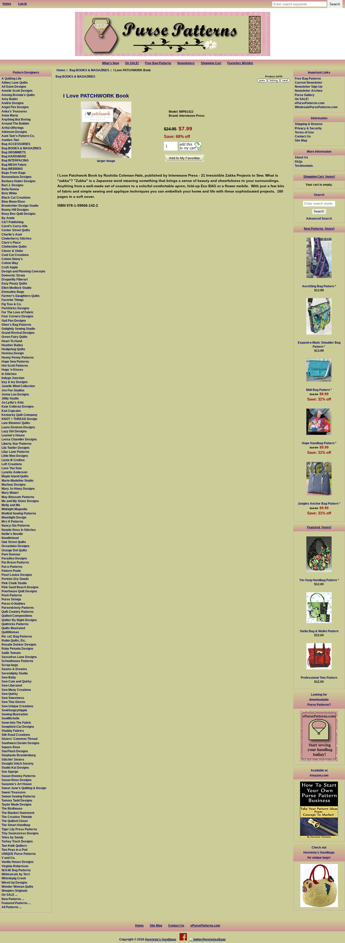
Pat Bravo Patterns (15, 562)
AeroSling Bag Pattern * (319, 286)
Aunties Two (10, 140)
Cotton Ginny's (12, 259)
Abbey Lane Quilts (15, 82)
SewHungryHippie (14, 710)
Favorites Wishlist (240, 63)
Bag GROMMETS (14, 152)
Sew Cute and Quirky (17, 681)
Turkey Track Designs (17, 841)
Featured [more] (319, 527)
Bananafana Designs (17, 176)
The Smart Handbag (16, 825)
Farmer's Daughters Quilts (21, 295)
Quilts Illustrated (13, 628)
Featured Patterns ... (16, 903)
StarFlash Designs (15, 751)
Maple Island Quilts (15, 476)
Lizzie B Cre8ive (13, 460)
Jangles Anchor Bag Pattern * (319, 503)
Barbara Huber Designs (19, 181)
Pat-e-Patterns (12, 566)
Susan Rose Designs (17, 780)
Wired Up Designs (14, 882)
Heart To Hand (12, 341)
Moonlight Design (14, 517)
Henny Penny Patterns (18, 357)
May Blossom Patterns (18, 497)
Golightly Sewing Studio (18, 328)
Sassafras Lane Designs (19, 656)
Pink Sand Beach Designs (20, 587)
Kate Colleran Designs (18, 406)
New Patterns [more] (319, 228)
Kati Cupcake (11, 410)
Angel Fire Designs (15, 107)
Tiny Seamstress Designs (20, 833)
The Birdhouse (12, 808)
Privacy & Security (308, 128)
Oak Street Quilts (14, 542)
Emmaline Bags (13, 291)
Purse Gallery (304, 95)
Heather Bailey (12, 345)
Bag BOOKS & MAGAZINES (89, 70)
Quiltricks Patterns (15, 624)
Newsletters (186, 63)
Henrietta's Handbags (160, 939)
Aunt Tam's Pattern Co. (18, 135)
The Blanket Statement (18, 812)
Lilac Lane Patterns (15, 451)
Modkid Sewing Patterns (19, 513)
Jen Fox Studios (13, 390)
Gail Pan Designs (14, 320)
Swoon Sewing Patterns (18, 796)
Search (319, 194)
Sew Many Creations (16, 689)
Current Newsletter (308, 82)
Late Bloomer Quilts (16, 423)
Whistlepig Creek (14, 878)
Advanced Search (319, 218)
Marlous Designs (14, 484)
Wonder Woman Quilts (17, 886)
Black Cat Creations (16, 197)
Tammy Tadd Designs (17, 800)
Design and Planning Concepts (23, 271)
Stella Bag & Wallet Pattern (319, 631)
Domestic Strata (13, 275)
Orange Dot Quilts (14, 550)
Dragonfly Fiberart (15, 279)
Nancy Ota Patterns (16, 525)
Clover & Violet (12, 250)
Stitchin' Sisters (13, 759)
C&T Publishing (12, 222)
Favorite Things (13, 299)
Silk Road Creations (16, 734)
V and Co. (8, 857)
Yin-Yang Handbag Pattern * (319, 580)
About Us (301, 157)
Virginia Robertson (15, 866)
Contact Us (303, 136)
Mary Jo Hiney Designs (18, 488)
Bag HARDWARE (14, 156)
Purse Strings (11, 599)
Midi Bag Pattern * (319, 389)
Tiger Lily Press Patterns (19, 829)
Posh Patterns (12, 595)
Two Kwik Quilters (14, 845)
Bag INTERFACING (15, 160)
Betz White (9, 193)
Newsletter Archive (309, 90)
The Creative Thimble (17, 816)
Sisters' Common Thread (19, 738)
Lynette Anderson (14, 472)
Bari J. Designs (12, 185)
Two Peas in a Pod (14, 849)
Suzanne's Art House (17, 784)
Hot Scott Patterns (15, 365)
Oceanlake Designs (16, 546)
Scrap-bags (10, 665)
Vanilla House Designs (18, 861)
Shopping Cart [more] (319, 176)
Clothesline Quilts (14, 246)
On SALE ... (9, 894)
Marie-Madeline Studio (17, 480)
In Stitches (9, 373)
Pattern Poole (11, 570)
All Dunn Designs (14, 86)
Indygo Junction (13, 378)
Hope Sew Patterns (15, 361)
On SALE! (132, 63)
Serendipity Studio (15, 673)
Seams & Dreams (14, 669)
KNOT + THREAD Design (19, 418)
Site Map (301, 140)
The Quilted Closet (15, 820)
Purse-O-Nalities (13, 603)
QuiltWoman (10, 632)
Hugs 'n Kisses (12, 369)
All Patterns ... (11, 907)
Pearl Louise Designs (17, 574)
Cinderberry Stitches (17, 238)
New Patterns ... (13, 899)
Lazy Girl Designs (14, 431)
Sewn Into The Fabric (16, 722)
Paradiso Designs (14, 558)
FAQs (299, 161)
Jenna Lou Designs (15, 394)
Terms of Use (304, 132)
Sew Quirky (10, 693)
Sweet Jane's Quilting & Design (24, 788)
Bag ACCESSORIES (16, 144)
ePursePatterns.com (310, 103)
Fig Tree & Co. (11, 304)
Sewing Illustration (15, 714)
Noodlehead (10, 537)
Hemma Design (13, 353)
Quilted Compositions (17, 615)
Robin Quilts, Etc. (14, 640)
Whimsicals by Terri (16, 874)
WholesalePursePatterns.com (316, 107)
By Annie (8, 218)
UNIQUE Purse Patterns (19, 853)
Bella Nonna (10, 189)
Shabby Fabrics (13, 730)
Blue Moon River (13, 201)
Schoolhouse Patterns (17, 661)
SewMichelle (10, 718)
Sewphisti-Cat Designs (18, 726)
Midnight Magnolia (14, 509)
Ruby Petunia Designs (17, 648)
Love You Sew (11, 468)
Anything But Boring (16, 119)
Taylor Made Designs (17, 804)
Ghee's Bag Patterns (16, 324)
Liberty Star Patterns (17, 443)
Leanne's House (13, 435)
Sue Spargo (10, 771)
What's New (110, 63)
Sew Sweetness (13, 697)
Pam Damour (11, 554)
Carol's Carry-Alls (15, 226)
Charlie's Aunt (12, 234)
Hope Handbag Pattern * (319, 443)
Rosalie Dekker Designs (19, 644)
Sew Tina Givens (13, 701)
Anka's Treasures (14, 111)
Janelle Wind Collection (18, 386)
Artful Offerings (13, 127)
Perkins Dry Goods (15, 578)
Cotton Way (10, 263)
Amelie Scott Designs (17, 90)
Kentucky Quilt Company (19, 414)
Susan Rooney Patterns (19, 775)
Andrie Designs (13, 103)
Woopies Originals (15, 890)
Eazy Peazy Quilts (14, 283)
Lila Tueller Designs (16, 447)
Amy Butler (10, 99)
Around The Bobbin (15, 123)
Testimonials (304, 165)
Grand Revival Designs (18, 332)
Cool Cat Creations (15, 254)
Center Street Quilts (16, 230)
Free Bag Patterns (158, 63)
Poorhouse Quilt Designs (19, 591)
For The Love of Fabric (18, 312)
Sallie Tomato (11, 652)
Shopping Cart (211, 63)
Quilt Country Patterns (18, 611)
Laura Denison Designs (18, 427)
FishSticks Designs (15, 308)
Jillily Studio (10, 398)
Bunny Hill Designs (15, 209)
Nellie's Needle (12, 533)
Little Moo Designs (15, 455)
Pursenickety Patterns (18, 607)
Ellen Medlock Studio (16, 287)
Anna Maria (10, 115)
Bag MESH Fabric (14, 164)
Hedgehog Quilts (13, 349)
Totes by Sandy (12, 837)
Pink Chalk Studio (14, 583)
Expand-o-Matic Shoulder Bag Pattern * (319, 344)
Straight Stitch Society (18, 763)
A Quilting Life (11, 78)
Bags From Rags (14, 172)
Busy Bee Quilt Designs (19, 213)
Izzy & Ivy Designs (15, 382)
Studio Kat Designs (15, 767)
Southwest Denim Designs (20, 743)
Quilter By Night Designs (19, 620)
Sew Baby (9, 677)
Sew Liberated (12, 685)
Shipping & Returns (309, 124)
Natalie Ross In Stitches (19, 529)
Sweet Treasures (14, 792)
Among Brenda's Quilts (18, 95)
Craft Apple (10, 267)
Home (61, 70)
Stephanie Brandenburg (19, 755)
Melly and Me (11, 505)
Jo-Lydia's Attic (13, 402)
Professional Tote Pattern (319, 677)
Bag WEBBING (12, 168)
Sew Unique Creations (17, 706)
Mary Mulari (10, 492)
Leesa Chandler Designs (19, 439)
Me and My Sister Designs (20, 501)
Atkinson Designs (14, 131)
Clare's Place (11, 242)
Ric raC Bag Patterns (17, 636)
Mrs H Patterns (12, 521)
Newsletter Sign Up (308, 86)
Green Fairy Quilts (15, 336)
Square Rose (11, 747)
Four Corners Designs (17, 316)
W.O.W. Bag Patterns (16, 870)
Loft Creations (12, 464)
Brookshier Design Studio (20, 205)
